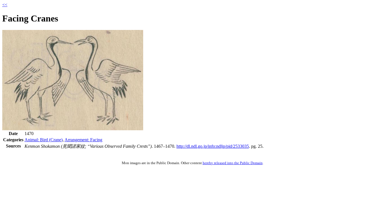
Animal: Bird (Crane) (44, 139)
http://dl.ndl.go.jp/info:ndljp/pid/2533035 (212, 146)
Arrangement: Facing (83, 139)
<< (4, 4)
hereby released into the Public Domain (233, 163)
